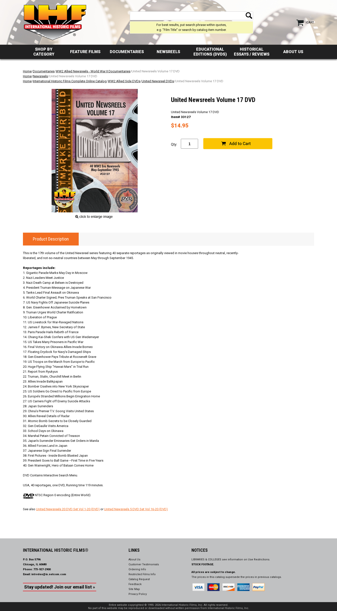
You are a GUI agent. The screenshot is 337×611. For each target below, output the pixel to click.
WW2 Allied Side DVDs (124, 81)
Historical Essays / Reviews (251, 52)
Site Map (134, 589)
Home (27, 71)
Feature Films (85, 51)
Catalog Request (139, 579)
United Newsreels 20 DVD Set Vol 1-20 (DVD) (68, 509)
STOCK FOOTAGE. (202, 564)
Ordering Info (137, 569)
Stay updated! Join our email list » (59, 587)
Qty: (174, 144)
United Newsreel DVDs (158, 81)
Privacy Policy (138, 594)
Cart (310, 22)
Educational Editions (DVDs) (210, 52)
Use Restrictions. (259, 559)
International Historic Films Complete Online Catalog (70, 81)
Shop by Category (43, 52)
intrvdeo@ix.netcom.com (48, 574)
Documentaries (127, 51)
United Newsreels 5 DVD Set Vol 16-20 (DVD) (136, 509)
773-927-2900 (42, 569)
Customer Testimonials (144, 564)
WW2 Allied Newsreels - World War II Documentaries (93, 71)
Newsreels (168, 51)
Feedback (135, 584)
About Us (293, 51)
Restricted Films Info (142, 574)
